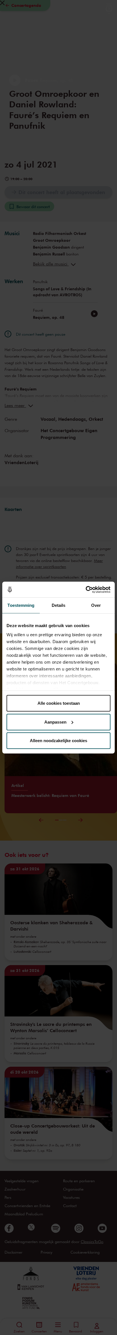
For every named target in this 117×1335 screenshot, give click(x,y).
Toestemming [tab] (20, 605)
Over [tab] (96, 605)
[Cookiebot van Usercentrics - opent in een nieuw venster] (85, 589)
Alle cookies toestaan (58, 703)
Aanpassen (55, 721)
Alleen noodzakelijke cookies (58, 740)
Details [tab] (59, 605)
